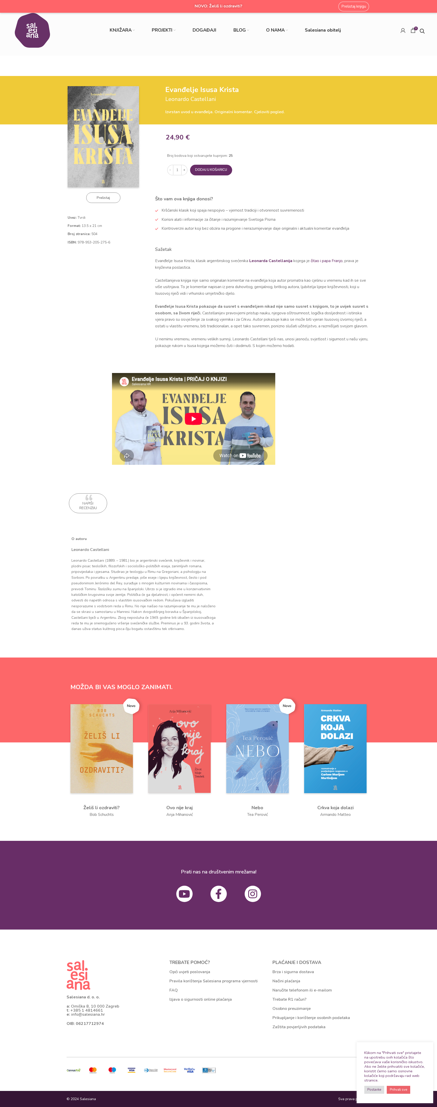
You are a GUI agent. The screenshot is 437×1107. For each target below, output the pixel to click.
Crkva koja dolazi (335, 808)
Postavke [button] (374, 1089)
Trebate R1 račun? (289, 999)
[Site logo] (32, 30)
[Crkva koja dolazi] (335, 748)
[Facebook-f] (218, 894)
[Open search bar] (422, 30)
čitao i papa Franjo (327, 261)
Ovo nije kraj (179, 808)
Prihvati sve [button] (398, 1089)
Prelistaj (103, 197)
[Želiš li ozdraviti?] (101, 748)
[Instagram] (253, 894)
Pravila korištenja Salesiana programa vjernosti (213, 981)
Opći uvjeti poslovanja (189, 972)
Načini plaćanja (286, 981)
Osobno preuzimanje (291, 1008)
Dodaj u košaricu (211, 170)
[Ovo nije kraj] (179, 748)
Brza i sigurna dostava (293, 972)
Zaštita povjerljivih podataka (299, 1027)
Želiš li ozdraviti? (101, 808)
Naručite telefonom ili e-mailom (302, 990)
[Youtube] (184, 894)
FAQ (173, 990)
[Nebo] (257, 748)
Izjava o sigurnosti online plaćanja (200, 999)
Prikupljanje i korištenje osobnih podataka (311, 1018)
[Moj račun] (403, 30)
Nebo (257, 808)
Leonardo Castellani (90, 549)
